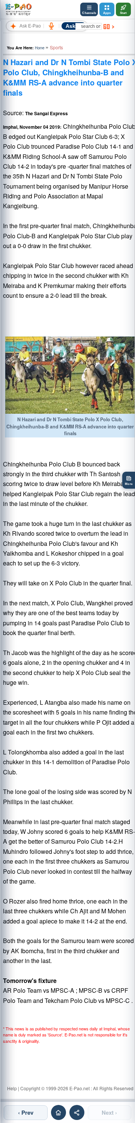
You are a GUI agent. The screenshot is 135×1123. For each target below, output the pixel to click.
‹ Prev (25, 1112)
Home (39, 47)
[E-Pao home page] (58, 1112)
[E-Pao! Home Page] (18, 9)
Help (12, 1088)
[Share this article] (76, 1112)
